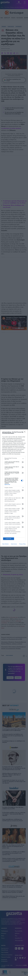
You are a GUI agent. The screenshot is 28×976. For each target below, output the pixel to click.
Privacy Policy (22, 544)
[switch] (22, 462)
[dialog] (14, 488)
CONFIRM (8, 538)
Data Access (14, 544)
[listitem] (14, 459)
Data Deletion (5, 544)
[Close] (25, 432)
